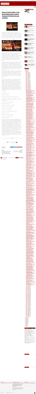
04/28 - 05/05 (28, 301)
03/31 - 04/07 (27, 305)
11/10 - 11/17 (27, 79)
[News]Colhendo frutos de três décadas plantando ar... (30, 124)
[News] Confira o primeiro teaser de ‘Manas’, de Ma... (30, 164)
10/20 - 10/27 (27, 82)
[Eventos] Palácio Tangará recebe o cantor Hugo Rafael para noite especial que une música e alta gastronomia (17, 385)
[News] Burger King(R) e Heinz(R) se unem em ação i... (30, 146)
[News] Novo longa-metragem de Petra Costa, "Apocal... (30, 161)
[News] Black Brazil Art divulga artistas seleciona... (30, 163)
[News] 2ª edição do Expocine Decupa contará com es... (30, 167)
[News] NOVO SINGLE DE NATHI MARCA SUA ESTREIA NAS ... (30, 104)
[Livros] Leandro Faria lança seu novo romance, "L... (30, 206)
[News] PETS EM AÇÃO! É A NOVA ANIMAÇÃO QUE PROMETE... (30, 235)
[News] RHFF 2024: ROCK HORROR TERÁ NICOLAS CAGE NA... (30, 238)
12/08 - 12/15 (27, 75)
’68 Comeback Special (27, 386)
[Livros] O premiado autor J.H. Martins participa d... (30, 243)
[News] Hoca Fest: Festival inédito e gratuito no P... (30, 281)
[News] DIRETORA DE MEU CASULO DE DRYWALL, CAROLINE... (30, 272)
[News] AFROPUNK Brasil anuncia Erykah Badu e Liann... (30, 191)
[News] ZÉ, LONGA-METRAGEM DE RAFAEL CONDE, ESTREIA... (30, 152)
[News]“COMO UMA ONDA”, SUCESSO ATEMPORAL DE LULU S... (30, 189)
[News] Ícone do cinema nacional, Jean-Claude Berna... (30, 141)
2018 (26, 322)
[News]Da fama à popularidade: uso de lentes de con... (30, 94)
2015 (26, 325)
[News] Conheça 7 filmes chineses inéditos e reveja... (30, 283)
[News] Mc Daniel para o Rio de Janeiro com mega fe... (30, 205)
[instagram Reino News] (33, 0)
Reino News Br (29, 10)
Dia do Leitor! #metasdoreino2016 (30, 56)
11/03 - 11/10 (27, 80)
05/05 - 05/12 (27, 300)
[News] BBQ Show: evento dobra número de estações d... (30, 220)
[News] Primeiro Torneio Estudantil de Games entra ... (30, 231)
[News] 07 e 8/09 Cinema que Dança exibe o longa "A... (30, 106)
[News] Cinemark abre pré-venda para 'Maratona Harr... (30, 241)
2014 (26, 326)
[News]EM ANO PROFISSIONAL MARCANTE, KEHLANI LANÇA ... (30, 200)
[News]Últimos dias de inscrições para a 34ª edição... (30, 214)
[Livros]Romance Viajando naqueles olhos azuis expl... (30, 218)
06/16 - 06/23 (27, 294)
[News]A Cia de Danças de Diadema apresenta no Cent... (30, 209)
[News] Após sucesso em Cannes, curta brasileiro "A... (30, 138)
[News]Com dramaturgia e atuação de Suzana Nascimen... (30, 211)
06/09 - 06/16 (27, 295)
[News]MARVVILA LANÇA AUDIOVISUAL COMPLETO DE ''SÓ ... (30, 98)
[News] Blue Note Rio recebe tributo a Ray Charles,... (29, 275)
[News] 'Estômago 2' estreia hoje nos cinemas (30, 169)
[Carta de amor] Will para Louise (31, 30)
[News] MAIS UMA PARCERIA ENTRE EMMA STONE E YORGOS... (30, 237)
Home (2, 0)
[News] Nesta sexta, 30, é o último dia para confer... (30, 158)
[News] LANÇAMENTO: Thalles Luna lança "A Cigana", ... (30, 127)
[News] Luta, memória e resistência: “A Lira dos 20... (30, 226)
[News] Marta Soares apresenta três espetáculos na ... (30, 284)
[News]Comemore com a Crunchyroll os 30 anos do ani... (30, 143)
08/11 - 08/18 (27, 287)
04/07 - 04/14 (28, 304)
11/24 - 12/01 (27, 77)
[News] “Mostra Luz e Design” (30, 186)
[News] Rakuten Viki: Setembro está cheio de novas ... (30, 160)
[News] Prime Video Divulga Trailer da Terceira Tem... (30, 166)
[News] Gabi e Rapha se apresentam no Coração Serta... (30, 188)
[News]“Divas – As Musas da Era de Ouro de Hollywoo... (30, 181)
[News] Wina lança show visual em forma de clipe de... (30, 92)
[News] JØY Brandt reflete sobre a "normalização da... (30, 129)
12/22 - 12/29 (27, 73)
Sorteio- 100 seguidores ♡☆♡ (31, 60)
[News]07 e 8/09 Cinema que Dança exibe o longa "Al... (30, 126)
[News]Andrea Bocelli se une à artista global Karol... (30, 118)
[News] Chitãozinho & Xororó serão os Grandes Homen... (30, 208)
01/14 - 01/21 (27, 315)
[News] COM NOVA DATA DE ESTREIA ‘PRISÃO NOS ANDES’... (30, 155)
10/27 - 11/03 (27, 81)
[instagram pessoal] (34, 0)
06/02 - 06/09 (28, 296)
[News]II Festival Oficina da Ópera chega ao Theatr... (30, 101)
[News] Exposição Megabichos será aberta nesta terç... (30, 254)
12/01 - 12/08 (27, 76)
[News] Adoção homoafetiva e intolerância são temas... (30, 260)
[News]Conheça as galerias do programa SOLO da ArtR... (30, 255)
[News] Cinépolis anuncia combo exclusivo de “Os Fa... (30, 108)
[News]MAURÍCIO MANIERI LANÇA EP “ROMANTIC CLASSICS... (30, 174)
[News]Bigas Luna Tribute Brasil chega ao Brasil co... (30, 257)
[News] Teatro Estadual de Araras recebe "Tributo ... (30, 278)
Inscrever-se (32, 328)
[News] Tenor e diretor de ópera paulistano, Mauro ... (30, 147)
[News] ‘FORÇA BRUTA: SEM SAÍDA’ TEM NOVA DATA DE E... (30, 274)
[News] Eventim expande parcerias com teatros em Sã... (30, 229)
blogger (17, 157)
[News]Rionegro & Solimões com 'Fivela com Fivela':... (30, 221)
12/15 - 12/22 (27, 74)
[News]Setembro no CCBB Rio (30, 182)
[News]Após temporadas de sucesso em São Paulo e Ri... (30, 217)
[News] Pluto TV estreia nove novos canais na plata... (30, 280)
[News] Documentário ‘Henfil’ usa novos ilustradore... (30, 172)
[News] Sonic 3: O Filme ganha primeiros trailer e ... (30, 240)
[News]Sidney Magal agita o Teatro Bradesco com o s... (30, 95)
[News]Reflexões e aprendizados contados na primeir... (30, 185)
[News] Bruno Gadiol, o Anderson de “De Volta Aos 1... (30, 263)
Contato (8, 0)
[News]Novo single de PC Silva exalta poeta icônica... (30, 115)
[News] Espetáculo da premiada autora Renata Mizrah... (30, 225)
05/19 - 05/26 (27, 298)
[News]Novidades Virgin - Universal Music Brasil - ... (29, 111)
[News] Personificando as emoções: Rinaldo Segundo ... (30, 137)
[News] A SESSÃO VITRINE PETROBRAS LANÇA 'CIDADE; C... (30, 268)
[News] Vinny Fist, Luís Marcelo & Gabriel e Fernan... (30, 195)
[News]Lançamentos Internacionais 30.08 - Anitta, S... (30, 97)
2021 (26, 319)
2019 (26, 321)
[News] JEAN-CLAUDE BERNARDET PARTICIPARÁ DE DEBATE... (30, 228)
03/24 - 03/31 (27, 306)
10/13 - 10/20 (27, 83)
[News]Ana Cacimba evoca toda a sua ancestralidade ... (30, 192)
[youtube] (32, 0)
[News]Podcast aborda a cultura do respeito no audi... (30, 215)
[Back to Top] (34, 393)
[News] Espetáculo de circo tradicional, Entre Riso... (29, 258)
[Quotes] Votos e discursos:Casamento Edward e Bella (31, 27)
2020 (26, 320)
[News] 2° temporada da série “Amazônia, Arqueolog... (30, 134)
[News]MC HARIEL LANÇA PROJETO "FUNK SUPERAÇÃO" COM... (30, 123)
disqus (19, 157)
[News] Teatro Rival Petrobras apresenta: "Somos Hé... (30, 109)
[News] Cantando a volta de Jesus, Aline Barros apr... (30, 120)
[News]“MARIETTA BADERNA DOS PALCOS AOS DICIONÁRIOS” (31, 44)
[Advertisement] (29, 18)
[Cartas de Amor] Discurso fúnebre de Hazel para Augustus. (31, 48)
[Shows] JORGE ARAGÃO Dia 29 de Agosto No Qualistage (31, 64)
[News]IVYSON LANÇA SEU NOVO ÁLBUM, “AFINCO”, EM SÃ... (30, 252)
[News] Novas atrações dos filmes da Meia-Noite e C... (30, 234)
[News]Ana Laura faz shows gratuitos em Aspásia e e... (29, 178)
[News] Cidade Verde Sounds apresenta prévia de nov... (30, 261)
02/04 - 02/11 (27, 312)
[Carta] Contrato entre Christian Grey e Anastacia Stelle (31, 35)
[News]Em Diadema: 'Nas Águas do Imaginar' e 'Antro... (30, 177)
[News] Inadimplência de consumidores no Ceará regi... (30, 251)
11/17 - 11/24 (27, 78)
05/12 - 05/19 (27, 299)
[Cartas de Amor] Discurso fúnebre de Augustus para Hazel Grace (31, 53)
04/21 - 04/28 (27, 302)
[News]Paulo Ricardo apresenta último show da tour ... (30, 212)
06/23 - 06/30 (28, 293)
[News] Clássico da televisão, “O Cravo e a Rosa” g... (30, 149)
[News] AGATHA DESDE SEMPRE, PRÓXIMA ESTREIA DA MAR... (30, 132)
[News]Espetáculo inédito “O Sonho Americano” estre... (30, 249)
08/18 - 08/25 (27, 286)
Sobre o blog (4, 0)
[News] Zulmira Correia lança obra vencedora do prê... (30, 150)
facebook (22, 157)
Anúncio (27, 328)
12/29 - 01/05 (27, 72)
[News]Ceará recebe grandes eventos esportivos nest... (30, 103)
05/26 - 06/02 (28, 297)
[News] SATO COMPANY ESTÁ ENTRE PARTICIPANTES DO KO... (30, 140)
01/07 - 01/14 (27, 316)
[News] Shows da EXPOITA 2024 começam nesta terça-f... (30, 266)
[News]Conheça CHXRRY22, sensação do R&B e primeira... (30, 198)
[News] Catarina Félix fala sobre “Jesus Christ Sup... (30, 246)
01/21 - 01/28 (27, 314)
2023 (26, 317)
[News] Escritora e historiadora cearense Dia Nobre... (30, 135)
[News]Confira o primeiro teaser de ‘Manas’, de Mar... (30, 184)
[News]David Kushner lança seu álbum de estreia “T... (30, 112)
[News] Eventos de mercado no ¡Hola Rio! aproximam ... (30, 277)
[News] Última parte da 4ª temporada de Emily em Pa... (30, 269)
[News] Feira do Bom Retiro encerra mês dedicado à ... (29, 180)
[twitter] (31, 0)
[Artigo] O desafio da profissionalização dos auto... (30, 154)
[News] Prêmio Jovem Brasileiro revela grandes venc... (30, 131)
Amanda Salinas (12, 392)
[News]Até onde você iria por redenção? (30, 223)
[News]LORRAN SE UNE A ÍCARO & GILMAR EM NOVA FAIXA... (30, 100)
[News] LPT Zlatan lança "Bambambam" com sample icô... (30, 194)
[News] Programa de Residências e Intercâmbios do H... (30, 202)
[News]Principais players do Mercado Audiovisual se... (29, 117)
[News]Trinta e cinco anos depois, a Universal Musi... (30, 121)
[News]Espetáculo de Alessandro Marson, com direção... (30, 264)
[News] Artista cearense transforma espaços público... (30, 248)
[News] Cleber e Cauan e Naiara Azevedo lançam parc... (30, 91)
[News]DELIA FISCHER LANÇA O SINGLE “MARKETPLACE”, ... (30, 114)
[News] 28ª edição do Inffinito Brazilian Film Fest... (30, 144)
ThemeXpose (4, 392)
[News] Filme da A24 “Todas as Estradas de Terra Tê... (30, 157)
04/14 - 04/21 (27, 303)
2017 (26, 323)
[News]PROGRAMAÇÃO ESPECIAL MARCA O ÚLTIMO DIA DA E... (30, 203)
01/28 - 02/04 (27, 313)
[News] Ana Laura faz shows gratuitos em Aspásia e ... (29, 170)
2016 (26, 324)
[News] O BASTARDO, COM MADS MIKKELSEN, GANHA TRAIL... (30, 232)
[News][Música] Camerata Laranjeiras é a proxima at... (30, 197)
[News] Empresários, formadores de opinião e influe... (30, 244)
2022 (26, 318)
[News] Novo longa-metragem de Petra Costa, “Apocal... (30, 175)
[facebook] (30, 0)
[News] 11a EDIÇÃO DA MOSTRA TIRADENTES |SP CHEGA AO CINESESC (31, 40)
